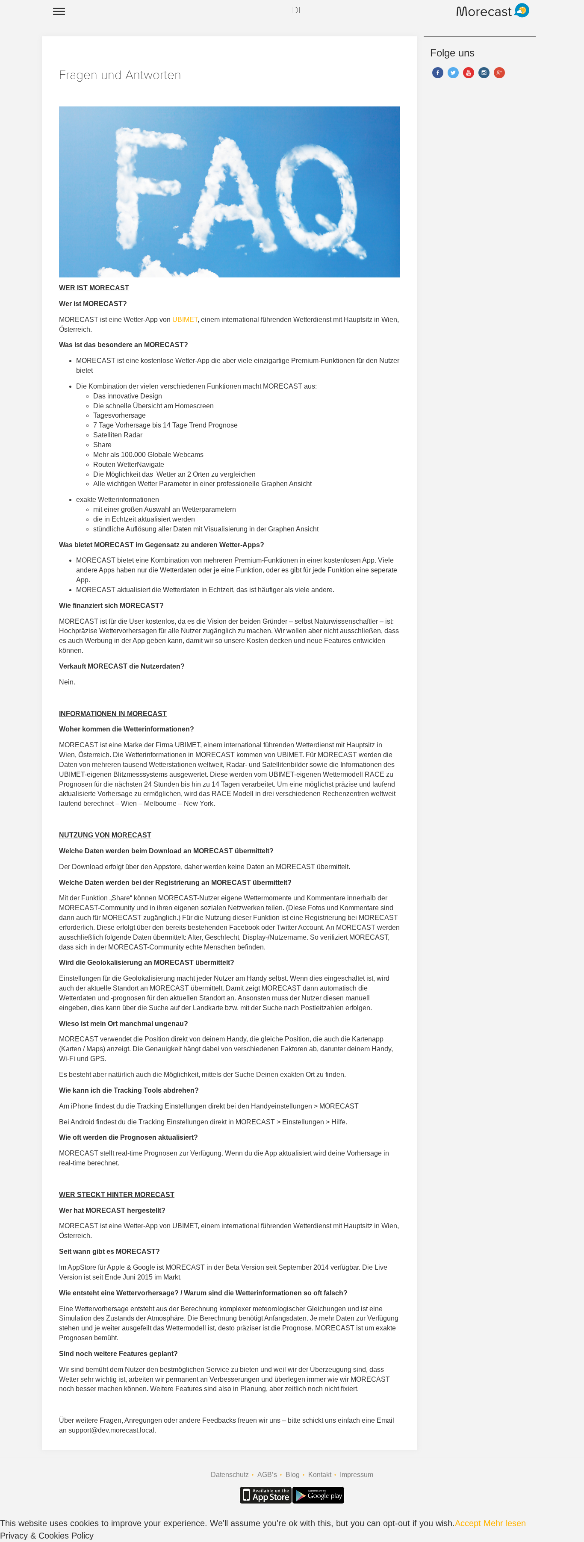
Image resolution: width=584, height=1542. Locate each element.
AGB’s (267, 1474)
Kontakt (319, 1474)
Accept (468, 1523)
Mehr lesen (505, 1523)
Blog (293, 1474)
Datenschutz (230, 1474)
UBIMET (185, 319)
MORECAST (487, 6)
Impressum (356, 1474)
